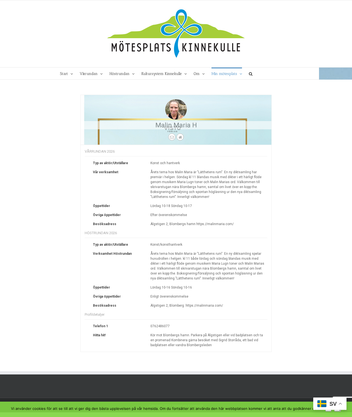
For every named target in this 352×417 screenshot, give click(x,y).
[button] (250, 73)
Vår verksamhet (105, 172)
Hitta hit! (99, 335)
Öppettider (101, 206)
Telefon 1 (100, 326)
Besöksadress (104, 224)
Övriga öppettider (107, 215)
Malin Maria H (176, 125)
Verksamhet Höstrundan (112, 254)
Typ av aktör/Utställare (110, 163)
